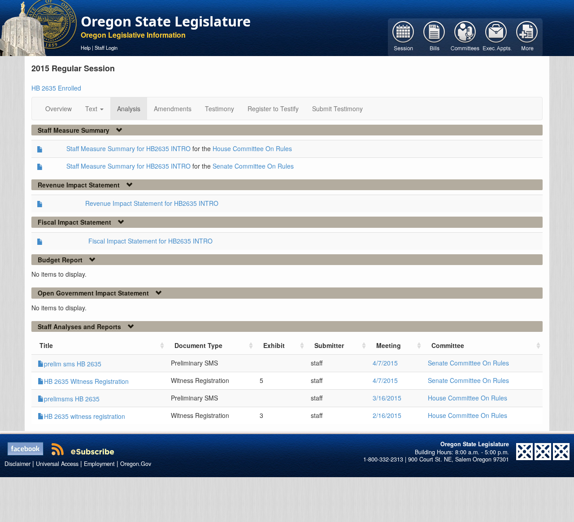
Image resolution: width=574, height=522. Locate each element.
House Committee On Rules (252, 148)
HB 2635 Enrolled (56, 87)
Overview (58, 108)
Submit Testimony (337, 108)
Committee (447, 345)
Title (46, 345)
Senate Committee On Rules (253, 165)
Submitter (329, 345)
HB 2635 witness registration (84, 416)
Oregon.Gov (135, 464)
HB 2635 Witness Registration (86, 381)
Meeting (388, 345)
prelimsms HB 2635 (72, 398)
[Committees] (465, 36)
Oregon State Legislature (166, 21)
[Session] (403, 36)
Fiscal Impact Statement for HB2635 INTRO (150, 240)
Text (92, 108)
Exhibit (274, 345)
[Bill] (434, 36)
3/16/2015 (387, 397)
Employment (99, 464)
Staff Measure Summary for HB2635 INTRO (128, 148)
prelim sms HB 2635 (72, 363)
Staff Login (106, 47)
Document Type (198, 345)
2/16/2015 (387, 415)
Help (86, 47)
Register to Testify (273, 108)
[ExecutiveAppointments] (496, 36)
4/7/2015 (385, 362)
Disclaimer (17, 464)
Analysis (128, 108)
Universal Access (57, 464)
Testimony (219, 108)
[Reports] (527, 36)
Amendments (172, 108)
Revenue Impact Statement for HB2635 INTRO (151, 203)
